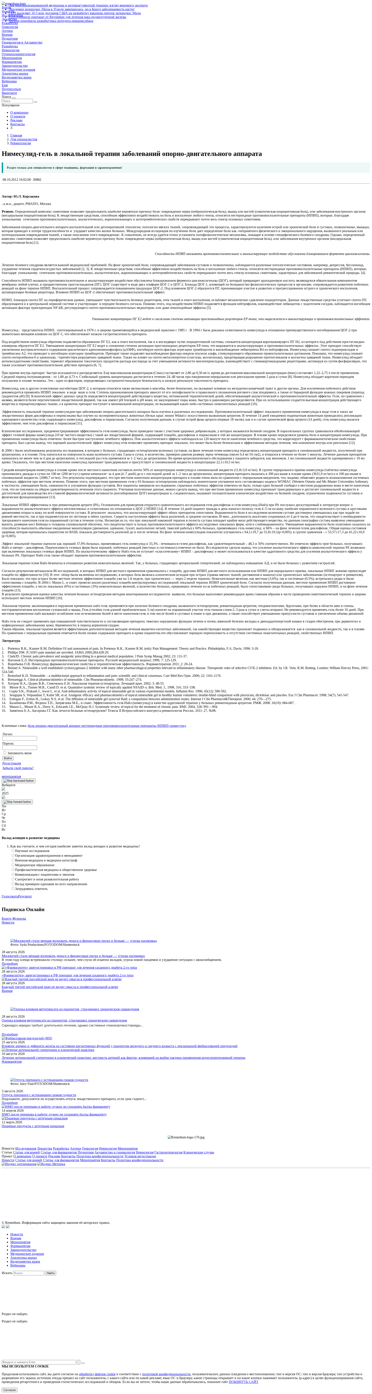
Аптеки (7, 31)
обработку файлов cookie (97, 1374)
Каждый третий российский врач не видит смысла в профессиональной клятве (60, 987)
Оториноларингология (18, 54)
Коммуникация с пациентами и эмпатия (44, 874)
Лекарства (44, 1148)
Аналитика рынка (15, 73)
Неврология (10, 50)
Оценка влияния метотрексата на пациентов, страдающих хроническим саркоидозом (64, 1020)
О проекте (17, 116)
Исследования (25, 1148)
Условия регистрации (140, 1156)
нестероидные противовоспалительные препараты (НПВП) (125, 726)
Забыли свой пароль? (18, 768)
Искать (7, 1273)
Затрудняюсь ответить (31, 889)
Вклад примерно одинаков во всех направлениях (51, 884)
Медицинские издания (18, 69)
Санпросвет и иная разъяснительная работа (47, 879)
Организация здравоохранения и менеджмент (48, 855)
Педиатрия (10, 38)
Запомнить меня (19, 753)
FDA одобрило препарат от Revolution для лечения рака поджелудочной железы (67, 17)
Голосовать (10, 896)
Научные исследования (32, 851)
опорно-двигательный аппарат (57, 726)
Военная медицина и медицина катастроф (46, 860)
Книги (6, 918)
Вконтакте (9, 93)
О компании (19, 112)
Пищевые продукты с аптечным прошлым (33, 1126)
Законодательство (15, 66)
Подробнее (10, 963)
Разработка (10, 46)
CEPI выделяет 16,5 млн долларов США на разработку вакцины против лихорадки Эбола (75, 13)
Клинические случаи (198, 1152)
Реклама (16, 120)
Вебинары (9, 81)
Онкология (10, 27)
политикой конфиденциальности (166, 1374)
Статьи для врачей (26, 1152)
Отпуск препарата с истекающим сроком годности (39, 1095)
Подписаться (11, 89)
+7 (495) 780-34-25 (177, 1189)
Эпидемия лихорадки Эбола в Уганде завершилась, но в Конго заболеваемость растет (72, 9)
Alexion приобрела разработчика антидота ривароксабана (51, 21)
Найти (50, 1273)
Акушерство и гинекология (115, 1152)
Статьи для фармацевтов (59, 1152)
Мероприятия (12, 58)
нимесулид (177, 726)
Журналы (19, 918)
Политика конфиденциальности (100, 1156)
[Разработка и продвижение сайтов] (3, 1227)
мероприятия (11, 776)
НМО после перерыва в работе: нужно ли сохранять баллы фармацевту (54, 1114)
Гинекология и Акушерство (22, 42)
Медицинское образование (34, 865)
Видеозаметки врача (16, 77)
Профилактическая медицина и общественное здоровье (56, 870)
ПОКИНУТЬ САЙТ (243, 1382)
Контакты (17, 124)
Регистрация (11, 763)
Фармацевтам (12, 62)
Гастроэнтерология (168, 1152)
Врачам (7, 34)
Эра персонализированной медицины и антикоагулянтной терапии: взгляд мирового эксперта (78, 5)
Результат (25, 896)
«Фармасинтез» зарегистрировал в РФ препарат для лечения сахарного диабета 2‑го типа (67, 975)
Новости (8, 922)
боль (31, 726)
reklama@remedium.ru (233, 1189)
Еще (5, 85)
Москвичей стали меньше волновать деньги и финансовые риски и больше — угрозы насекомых (73, 956)
